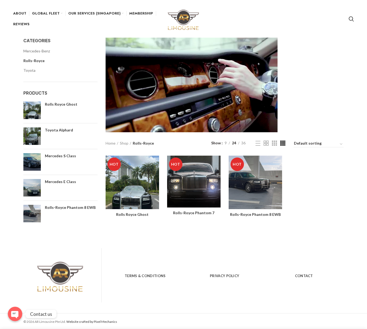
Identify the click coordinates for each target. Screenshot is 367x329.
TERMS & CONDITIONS (145, 276)
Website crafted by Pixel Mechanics (91, 322)
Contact (304, 276)
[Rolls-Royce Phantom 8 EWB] (32, 213)
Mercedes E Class (60, 181)
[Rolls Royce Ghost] (32, 110)
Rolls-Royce (34, 60)
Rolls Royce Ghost (61, 104)
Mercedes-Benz (36, 51)
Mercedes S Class (60, 155)
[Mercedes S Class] (32, 162)
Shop (124, 143)
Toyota (29, 70)
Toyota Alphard (59, 130)
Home (111, 143)
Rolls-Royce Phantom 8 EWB (70, 207)
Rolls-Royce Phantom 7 (193, 212)
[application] (192, 85)
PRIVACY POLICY (224, 276)
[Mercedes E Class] (32, 187)
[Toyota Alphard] (32, 136)
